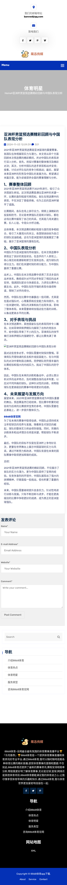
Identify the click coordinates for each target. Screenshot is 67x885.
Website (5, 562)
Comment (6, 581)
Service (32, 879)
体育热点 (13, 667)
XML (33, 850)
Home (8, 93)
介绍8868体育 (16, 660)
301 (37, 144)
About (23, 879)
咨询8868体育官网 (18, 689)
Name (4, 526)
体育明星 (13, 674)
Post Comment (12, 614)
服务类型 (13, 682)
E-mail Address (9, 544)
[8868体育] (33, 53)
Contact (43, 879)
